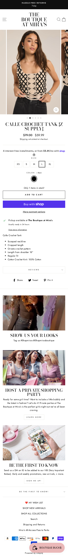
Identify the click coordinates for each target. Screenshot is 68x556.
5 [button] (38, 118)
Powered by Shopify (34, 553)
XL (50, 164)
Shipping (24, 139)
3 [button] (33, 118)
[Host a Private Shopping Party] (34, 367)
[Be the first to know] (34, 442)
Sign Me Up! (34, 480)
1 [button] (27, 118)
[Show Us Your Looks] (34, 313)
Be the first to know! (34, 491)
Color (34, 173)
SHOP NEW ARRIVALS (34, 508)
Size (34, 158)
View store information (17, 229)
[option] (34, 5)
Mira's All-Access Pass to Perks (34, 530)
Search (34, 519)
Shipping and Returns (34, 524)
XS (18, 164)
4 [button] (36, 118)
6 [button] (41, 118)
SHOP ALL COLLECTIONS (34, 513)
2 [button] (30, 118)
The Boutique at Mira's (34, 19)
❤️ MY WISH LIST (34, 502)
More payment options (34, 211)
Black (34, 179)
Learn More (34, 417)
